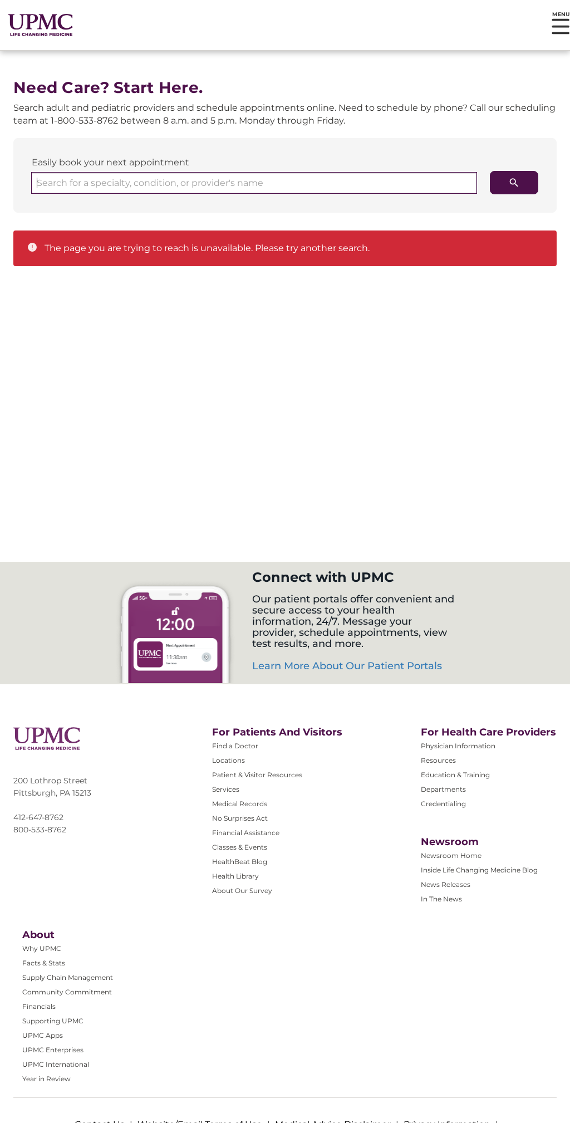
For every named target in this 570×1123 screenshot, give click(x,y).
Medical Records (239, 804)
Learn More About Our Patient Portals (347, 665)
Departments (443, 789)
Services (225, 789)
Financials (39, 1006)
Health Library (235, 876)
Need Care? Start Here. (108, 87)
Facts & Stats (43, 963)
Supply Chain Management (67, 977)
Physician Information (458, 746)
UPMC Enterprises (52, 1050)
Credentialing (443, 804)
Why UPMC (41, 948)
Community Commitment (67, 992)
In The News (441, 899)
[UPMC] (40, 25)
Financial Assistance (245, 832)
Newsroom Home (451, 855)
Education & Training (455, 775)
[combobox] (254, 183)
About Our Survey (242, 890)
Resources (438, 760)
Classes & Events (239, 847)
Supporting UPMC (52, 1021)
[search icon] (514, 182)
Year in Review (46, 1079)
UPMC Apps (42, 1035)
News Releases (445, 884)
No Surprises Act (240, 818)
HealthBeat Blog (239, 861)
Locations (228, 760)
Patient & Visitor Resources (257, 775)
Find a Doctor (235, 746)
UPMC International (55, 1064)
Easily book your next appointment (110, 162)
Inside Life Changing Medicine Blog (479, 870)
